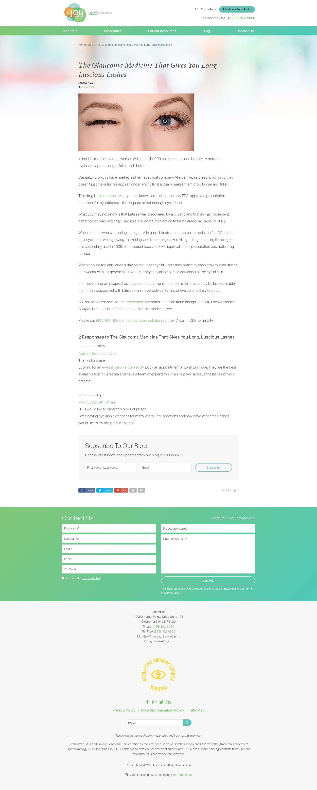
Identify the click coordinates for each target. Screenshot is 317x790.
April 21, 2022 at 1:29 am (98, 353)
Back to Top (228, 490)
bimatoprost (107, 195)
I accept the (74, 578)
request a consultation (144, 320)
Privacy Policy (231, 588)
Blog (206, 31)
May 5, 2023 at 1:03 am (97, 402)
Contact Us (245, 31)
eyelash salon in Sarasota (122, 367)
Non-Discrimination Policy (162, 710)
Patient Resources (162, 31)
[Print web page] (133, 490)
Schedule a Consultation (237, 9)
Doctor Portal (208, 9)
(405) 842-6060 (163, 626)
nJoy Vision (89, 86)
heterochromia (132, 302)
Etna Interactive (181, 774)
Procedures (113, 31)
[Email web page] (141, 490)
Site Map (197, 710)
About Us (70, 31)
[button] (121, 490)
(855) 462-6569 (164, 631)
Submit (208, 581)
